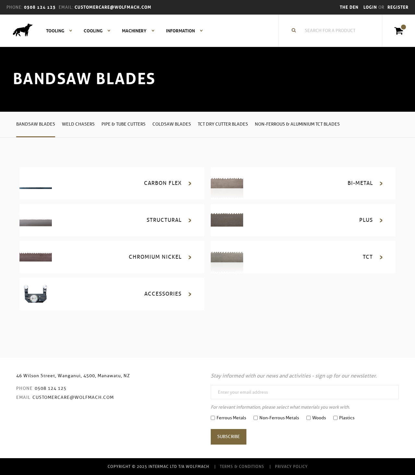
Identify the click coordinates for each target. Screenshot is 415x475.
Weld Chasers (78, 124)
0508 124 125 (50, 388)
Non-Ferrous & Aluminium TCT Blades (297, 124)
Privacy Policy (291, 466)
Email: (66, 7)
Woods (319, 418)
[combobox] (333, 31)
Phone (24, 388)
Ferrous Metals (231, 418)
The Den (349, 7)
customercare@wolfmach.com (73, 397)
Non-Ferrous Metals (279, 418)
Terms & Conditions (242, 466)
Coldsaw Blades (171, 124)
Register (398, 7)
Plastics (346, 418)
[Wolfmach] (19, 31)
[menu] (122, 31)
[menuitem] (55, 31)
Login (370, 7)
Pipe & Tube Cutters (123, 124)
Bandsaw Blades (35, 124)
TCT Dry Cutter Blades (223, 124)
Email (23, 397)
